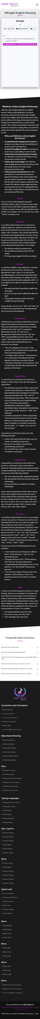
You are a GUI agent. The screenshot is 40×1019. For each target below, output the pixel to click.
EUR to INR (6, 966)
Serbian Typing (8, 852)
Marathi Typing (8, 832)
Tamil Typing (7, 810)
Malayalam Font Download (12, 778)
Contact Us (12, 1007)
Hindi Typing (7, 814)
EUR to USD (7, 933)
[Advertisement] (20, 65)
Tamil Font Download (10, 786)
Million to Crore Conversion (12, 989)
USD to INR (7, 956)
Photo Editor (7, 913)
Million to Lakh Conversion (12, 985)
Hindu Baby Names (9, 752)
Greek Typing (7, 848)
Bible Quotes (7, 929)
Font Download (8, 774)
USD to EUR (7, 937)
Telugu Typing (7, 822)
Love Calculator (8, 893)
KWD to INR (7, 974)
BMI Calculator (8, 709)
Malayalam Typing (9, 806)
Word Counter (8, 901)
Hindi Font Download (10, 790)
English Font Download (11, 782)
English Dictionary (9, 770)
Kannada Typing (8, 818)
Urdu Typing (7, 867)
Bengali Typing (8, 836)
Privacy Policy (21, 1007)
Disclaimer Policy (32, 1007)
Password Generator (10, 897)
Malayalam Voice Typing (11, 802)
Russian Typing (8, 883)
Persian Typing (8, 875)
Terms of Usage (20, 1009)
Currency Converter (10, 717)
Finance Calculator (9, 721)
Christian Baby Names (10, 756)
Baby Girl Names (9, 744)
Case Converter (8, 713)
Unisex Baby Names (10, 748)
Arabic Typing (7, 863)
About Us (4, 1007)
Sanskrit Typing (8, 840)
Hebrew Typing (8, 879)
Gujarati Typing (8, 871)
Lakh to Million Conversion (12, 729)
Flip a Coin (6, 905)
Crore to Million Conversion (12, 993)
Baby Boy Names (9, 740)
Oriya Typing (7, 844)
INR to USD (7, 725)
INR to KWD (7, 952)
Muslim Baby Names (10, 760)
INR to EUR (6, 970)
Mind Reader (7, 925)
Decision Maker (8, 909)
